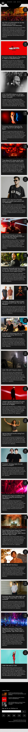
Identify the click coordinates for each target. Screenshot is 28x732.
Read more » (4, 36)
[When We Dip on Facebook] (3, 715)
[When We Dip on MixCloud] (19, 715)
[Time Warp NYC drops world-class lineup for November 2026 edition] (14, 151)
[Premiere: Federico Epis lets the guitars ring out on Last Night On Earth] (14, 117)
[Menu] (3, 3)
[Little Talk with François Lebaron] (14, 359)
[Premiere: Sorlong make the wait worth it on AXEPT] (14, 455)
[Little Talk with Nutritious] (14, 556)
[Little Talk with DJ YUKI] (14, 657)
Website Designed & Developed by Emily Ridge (17, 721)
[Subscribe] (23, 711)
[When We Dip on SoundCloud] (14, 715)
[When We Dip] (14, 5)
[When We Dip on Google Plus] (24, 715)
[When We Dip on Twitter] (8, 715)
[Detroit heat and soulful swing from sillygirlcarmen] (14, 425)
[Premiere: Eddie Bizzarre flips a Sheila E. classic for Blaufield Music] (14, 48)
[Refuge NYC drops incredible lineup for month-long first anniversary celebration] (14, 487)
